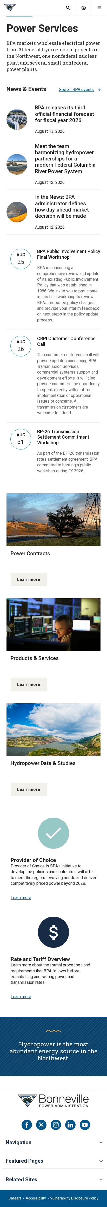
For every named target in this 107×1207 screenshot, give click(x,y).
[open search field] (68, 8)
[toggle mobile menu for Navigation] (101, 1143)
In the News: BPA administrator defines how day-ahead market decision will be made (62, 206)
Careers (15, 1198)
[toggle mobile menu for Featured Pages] (101, 1161)
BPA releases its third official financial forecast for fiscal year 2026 (64, 113)
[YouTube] (85, 1125)
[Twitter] (41, 1125)
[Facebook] (26, 1125)
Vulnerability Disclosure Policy (74, 1198)
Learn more (28, 579)
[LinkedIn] (70, 1125)
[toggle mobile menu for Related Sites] (101, 1180)
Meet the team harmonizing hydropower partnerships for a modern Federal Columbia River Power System (65, 158)
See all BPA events (76, 89)
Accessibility (36, 1198)
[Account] (84, 8)
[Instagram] (56, 1125)
